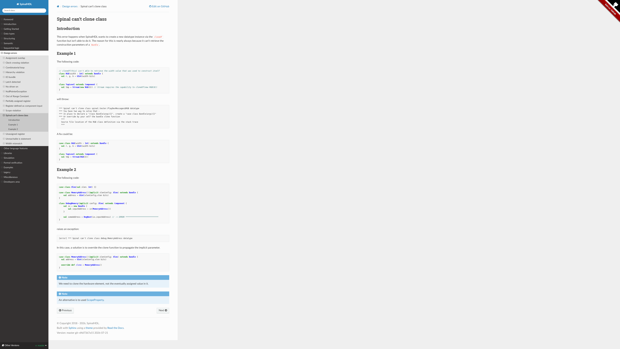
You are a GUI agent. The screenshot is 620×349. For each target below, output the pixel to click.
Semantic (8, 43)
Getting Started (11, 29)
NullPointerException (16, 91)
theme (89, 328)
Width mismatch (14, 143)
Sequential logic (11, 48)
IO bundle (11, 77)
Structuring (9, 38)
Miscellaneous (11, 177)
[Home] (58, 6)
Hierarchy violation (15, 72)
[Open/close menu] (2, 19)
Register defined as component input (24, 106)
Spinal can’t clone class (17, 115)
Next (162, 310)
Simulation (9, 158)
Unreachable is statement (18, 139)
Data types (9, 33)
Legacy (7, 172)
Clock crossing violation (17, 63)
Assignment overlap (15, 58)
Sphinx (72, 328)
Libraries (8, 153)
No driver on (12, 86)
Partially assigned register (18, 101)
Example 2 (13, 129)
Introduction (10, 24)
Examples (8, 167)
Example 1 (13, 125)
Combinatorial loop (15, 67)
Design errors (10, 53)
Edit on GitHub (160, 6)
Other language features (16, 148)
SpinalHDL (25, 4)
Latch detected (13, 82)
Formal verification (13, 163)
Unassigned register (15, 134)
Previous (66, 310)
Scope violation (13, 110)
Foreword (8, 19)
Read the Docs (115, 328)
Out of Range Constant (17, 96)
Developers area (12, 182)
